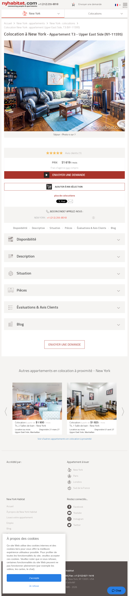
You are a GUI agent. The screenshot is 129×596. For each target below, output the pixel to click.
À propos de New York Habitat (22, 512)
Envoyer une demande (90, 4)
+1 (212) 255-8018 (48, 4)
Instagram (78, 519)
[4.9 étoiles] (54, 153)
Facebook (78, 506)
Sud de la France (81, 488)
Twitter (77, 525)
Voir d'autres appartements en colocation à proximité (65, 438)
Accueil (8, 23)
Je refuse (34, 586)
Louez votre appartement (20, 517)
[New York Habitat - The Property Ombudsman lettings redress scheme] (16, 476)
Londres (77, 482)
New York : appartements (31, 23)
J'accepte (34, 578)
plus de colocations (64, 195)
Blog (9, 528)
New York (78, 469)
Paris (75, 476)
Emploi (10, 523)
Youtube (77, 513)
